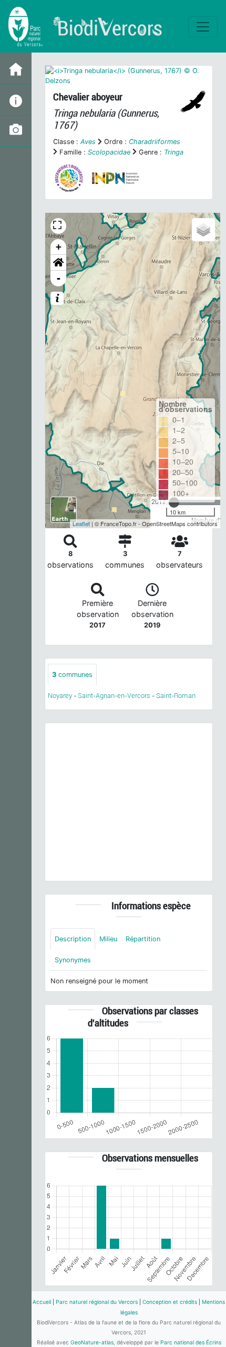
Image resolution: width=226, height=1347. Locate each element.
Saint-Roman (176, 696)
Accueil (42, 1302)
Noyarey (60, 696)
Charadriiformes (154, 142)
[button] (58, 263)
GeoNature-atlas (92, 1342)
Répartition (143, 939)
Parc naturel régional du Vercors (97, 1302)
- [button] (58, 278)
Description (73, 939)
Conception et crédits (169, 1302)
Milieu (108, 939)
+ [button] (58, 246)
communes (72, 674)
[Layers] (203, 229)
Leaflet (81, 523)
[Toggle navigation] (203, 26)
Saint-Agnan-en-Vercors (114, 696)
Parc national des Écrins (190, 1342)
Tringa (173, 152)
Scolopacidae (109, 152)
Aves (88, 142)
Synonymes (73, 960)
